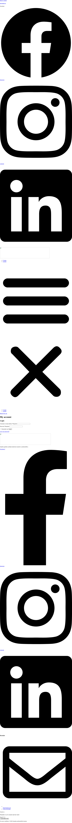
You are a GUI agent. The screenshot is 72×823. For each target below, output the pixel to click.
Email (1, 817)
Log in (10, 429)
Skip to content (3, 0)
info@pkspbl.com (3, 3)
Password (4, 426)
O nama (4, 260)
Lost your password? (4, 431)
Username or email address (8, 423)
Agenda (4, 261)
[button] (36, 335)
